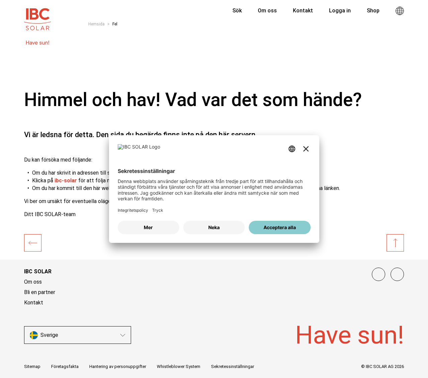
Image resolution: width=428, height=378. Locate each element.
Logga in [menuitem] (340, 10)
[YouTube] (397, 274)
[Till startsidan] (37, 16)
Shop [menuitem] (373, 10)
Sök (236, 10)
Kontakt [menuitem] (303, 10)
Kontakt (33, 302)
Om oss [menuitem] (267, 10)
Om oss (33, 282)
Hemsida (96, 24)
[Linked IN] (378, 274)
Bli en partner (39, 292)
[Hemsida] (32, 243)
